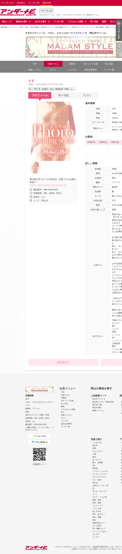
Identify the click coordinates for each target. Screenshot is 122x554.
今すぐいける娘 (67, 401)
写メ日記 (94, 21)
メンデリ (96, 537)
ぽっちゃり (96, 460)
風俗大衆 (46, 3)
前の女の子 (63, 362)
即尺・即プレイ (98, 514)
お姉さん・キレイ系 (100, 485)
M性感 (94, 468)
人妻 (94, 454)
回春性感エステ (98, 523)
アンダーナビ (7, 3)
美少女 (95, 483)
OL (93, 488)
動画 (104, 21)
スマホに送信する (40, 442)
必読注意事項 (90, 70)
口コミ (113, 21)
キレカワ (96, 534)
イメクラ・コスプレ (100, 471)
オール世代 (96, 526)
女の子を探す (40, 21)
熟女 (94, 457)
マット (95, 494)
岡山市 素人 (97, 407)
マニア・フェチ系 (99, 497)
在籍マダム (53, 64)
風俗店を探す (22, 21)
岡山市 (95, 445)
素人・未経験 (97, 462)
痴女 (94, 520)
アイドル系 (96, 509)
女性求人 (21, 3)
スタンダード (97, 451)
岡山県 (49, 10)
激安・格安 (96, 500)
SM (93, 465)
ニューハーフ (97, 506)
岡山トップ (7, 21)
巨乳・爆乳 (96, 503)
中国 (42, 10)
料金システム (34, 70)
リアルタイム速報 (75, 21)
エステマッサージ (99, 477)
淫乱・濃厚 (96, 517)
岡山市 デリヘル (98, 399)
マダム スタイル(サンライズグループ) (48, 185)
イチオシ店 (96, 443)
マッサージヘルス (99, 474)
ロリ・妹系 (96, 480)
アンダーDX (33, 3)
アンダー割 (58, 21)
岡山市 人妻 (97, 405)
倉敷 (94, 448)
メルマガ (72, 70)
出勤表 (72, 64)
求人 (63, 412)
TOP (34, 64)
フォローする (40, 436)
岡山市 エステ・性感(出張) (103, 402)
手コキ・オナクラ (99, 491)
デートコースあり (99, 531)
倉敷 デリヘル (98, 410)
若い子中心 (96, 511)
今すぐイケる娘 (90, 64)
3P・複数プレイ (98, 529)
